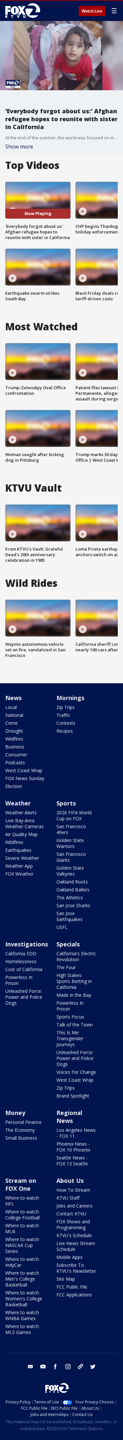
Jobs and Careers (74, 1206)
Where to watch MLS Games (22, 1329)
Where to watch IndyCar (22, 1262)
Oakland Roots (72, 882)
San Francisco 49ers (71, 829)
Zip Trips (65, 707)
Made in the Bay (73, 995)
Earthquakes (18, 850)
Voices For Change (76, 1072)
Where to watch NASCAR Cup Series (22, 1245)
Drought (14, 731)
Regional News (69, 1117)
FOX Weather (19, 874)
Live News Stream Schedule (75, 1246)
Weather (18, 803)
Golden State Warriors (70, 843)
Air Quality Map (21, 834)
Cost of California (23, 969)
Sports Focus (70, 1017)
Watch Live (92, 11)
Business (14, 747)
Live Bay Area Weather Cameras (24, 823)
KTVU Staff (67, 1198)
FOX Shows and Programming (73, 1224)
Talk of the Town (74, 1024)
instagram (68, 1366)
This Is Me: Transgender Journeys (69, 1038)
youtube (43, 1366)
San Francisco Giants (71, 857)
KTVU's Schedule (74, 1235)
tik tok (80, 1366)
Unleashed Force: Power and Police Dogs (23, 997)
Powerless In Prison (18, 980)
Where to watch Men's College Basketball (22, 1279)
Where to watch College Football (22, 1215)
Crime (11, 723)
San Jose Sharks (73, 905)
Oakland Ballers (73, 889)
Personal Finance (23, 1122)
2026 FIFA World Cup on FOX (74, 815)
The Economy (20, 1130)
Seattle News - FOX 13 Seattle (72, 1161)
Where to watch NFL (22, 1201)
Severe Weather (22, 858)
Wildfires (14, 739)
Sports (66, 803)
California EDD (20, 953)
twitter (93, 1366)
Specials (68, 944)
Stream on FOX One (20, 1184)
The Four (66, 967)
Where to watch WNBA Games (22, 1315)
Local (11, 707)
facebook (55, 1366)
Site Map (65, 1279)
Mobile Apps (69, 1257)
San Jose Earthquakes (69, 916)
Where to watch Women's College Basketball (23, 1299)
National (14, 715)
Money (15, 1113)
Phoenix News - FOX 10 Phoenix (73, 1147)
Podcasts (15, 762)
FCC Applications (74, 1294)
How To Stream (73, 1190)
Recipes (64, 731)
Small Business (21, 1138)
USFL (62, 927)
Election (13, 786)
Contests (65, 723)
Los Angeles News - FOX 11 (76, 1133)
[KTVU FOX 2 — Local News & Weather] (24, 10)
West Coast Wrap (23, 770)
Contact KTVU (71, 1213)
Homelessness (20, 961)
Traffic (63, 715)
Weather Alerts (21, 812)
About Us (70, 1180)
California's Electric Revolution (76, 956)
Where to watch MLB (22, 1228)
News (13, 698)
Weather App (19, 866)
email (30, 1366)
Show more (19, 146)
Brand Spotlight (72, 1096)
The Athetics (69, 897)
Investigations (26, 944)
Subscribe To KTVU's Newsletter (76, 1268)
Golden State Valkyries (70, 871)
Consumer (16, 754)
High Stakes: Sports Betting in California (74, 981)
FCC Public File (71, 1287)
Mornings (70, 698)
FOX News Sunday (24, 778)
